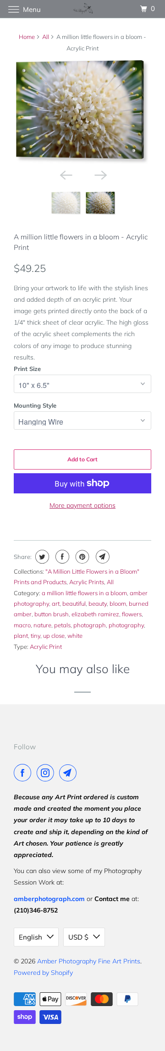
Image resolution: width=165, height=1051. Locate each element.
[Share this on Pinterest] (81, 557)
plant (21, 635)
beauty (97, 603)
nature (42, 625)
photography (126, 625)
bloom (118, 603)
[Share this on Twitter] (41, 557)
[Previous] (65, 174)
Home (27, 36)
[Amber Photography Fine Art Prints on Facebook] (24, 772)
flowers (132, 614)
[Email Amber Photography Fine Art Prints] (69, 772)
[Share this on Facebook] (61, 557)
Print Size (27, 368)
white (74, 635)
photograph (89, 625)
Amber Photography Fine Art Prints (88, 961)
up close (54, 635)
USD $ (78, 937)
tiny (35, 635)
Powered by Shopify (43, 972)
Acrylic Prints (86, 582)
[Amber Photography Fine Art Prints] (82, 9)
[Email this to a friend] (102, 557)
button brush (51, 614)
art (56, 603)
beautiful (74, 603)
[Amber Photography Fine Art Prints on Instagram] (47, 772)
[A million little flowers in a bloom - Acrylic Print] (82, 112)
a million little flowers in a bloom (84, 593)
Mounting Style (35, 405)
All (45, 36)
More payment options (83, 505)
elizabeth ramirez (95, 614)
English (30, 937)
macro (22, 625)
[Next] (100, 174)
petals (62, 625)
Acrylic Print (46, 646)
